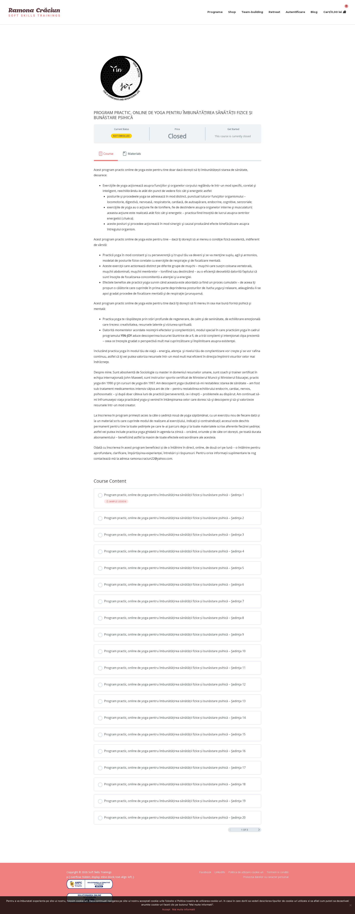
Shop (232, 12)
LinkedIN (219, 872)
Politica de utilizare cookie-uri (245, 872)
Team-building (252, 12)
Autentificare (295, 12)
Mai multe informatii (183, 909)
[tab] (106, 153)
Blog (314, 12)
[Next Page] (259, 830)
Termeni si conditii (277, 872)
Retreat (274, 12)
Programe (215, 12)
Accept (166, 909)
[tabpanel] (177, 316)
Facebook (205, 872)
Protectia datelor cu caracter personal (265, 877)
